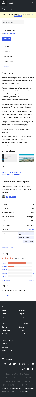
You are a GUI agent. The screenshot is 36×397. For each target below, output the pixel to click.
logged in (21, 234)
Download (6, 39)
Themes (22, 310)
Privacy (4, 317)
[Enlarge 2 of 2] (31, 157)
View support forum (9, 295)
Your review (6, 280)
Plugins (21, 314)
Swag (22, 334)
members (21, 237)
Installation (8, 56)
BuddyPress (7, 350)
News (4, 310)
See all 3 (31, 229)
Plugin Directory (7, 9)
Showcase (22, 307)
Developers (6, 330)
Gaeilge (9, 359)
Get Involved (23, 324)
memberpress (29, 234)
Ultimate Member (28, 241)
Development (8, 61)
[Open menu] (33, 3)
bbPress (6, 347)
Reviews (7, 51)
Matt (4, 344)
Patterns (22, 317)
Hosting (4, 314)
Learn (4, 324)
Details (6, 46)
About (4, 307)
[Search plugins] (22, 22)
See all (31, 280)
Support (6, 66)
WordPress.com (8, 340)
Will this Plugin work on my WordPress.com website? (11, 173)
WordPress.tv (7, 334)
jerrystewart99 (9, 33)
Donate (22, 330)
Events (21, 327)
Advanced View (7, 247)
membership (29, 237)
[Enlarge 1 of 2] (15, 157)
